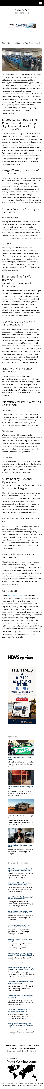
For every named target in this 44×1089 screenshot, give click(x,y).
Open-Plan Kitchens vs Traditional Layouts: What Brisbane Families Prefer (21, 968)
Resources (13, 1048)
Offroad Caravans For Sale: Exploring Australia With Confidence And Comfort (21, 954)
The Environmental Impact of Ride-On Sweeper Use (21, 43)
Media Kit (33, 1051)
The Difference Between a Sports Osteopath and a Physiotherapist (19, 1010)
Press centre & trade (15, 1051)
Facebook (22, 1045)
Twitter (29, 1045)
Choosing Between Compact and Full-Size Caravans (20, 996)
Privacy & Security (11, 1045)
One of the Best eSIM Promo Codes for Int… (20, 846)
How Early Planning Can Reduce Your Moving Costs (20, 940)
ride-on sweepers (14, 595)
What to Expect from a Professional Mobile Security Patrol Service (19, 884)
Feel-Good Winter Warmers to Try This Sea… (20, 787)
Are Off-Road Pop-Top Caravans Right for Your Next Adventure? (20, 898)
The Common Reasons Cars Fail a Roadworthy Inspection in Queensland (20, 926)
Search (26, 1051)
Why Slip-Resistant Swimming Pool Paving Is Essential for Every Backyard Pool (20, 1025)
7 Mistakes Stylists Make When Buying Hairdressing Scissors (20, 982)
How (20, 1048)
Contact (36, 1045)
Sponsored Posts (29, 1048)
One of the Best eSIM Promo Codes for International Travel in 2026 (20, 912)
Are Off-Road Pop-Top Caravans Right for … (20, 817)
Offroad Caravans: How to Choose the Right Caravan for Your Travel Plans (20, 870)
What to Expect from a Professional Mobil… (19, 758)
